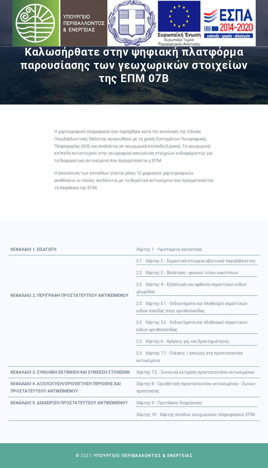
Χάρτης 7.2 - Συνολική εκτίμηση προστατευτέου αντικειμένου (195, 372)
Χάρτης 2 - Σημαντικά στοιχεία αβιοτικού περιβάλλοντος (196, 260)
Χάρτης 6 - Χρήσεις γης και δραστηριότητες (182, 341)
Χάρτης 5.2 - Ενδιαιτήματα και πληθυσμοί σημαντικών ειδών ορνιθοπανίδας (192, 326)
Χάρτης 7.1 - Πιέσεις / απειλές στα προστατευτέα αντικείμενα (189, 357)
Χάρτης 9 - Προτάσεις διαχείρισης (169, 402)
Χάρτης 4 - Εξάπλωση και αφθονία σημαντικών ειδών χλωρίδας (191, 288)
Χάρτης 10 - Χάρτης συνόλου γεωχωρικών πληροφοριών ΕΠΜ (195, 414)
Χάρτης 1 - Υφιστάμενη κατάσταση (169, 249)
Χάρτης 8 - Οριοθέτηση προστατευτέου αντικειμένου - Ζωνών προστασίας (195, 387)
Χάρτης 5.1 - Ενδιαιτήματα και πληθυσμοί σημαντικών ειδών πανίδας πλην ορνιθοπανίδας (192, 307)
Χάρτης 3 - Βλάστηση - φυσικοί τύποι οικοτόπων (187, 272)
